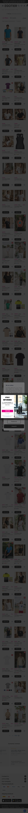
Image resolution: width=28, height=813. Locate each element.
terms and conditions (7, 415)
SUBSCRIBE (7, 411)
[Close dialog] (26, 396)
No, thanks (7, 413)
